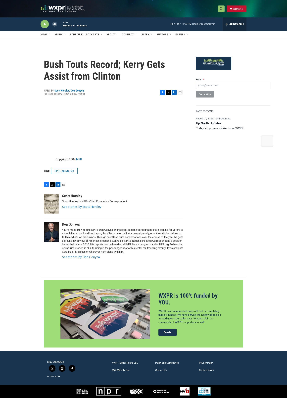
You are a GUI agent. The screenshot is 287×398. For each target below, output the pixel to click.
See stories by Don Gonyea (81, 257)
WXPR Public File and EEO (125, 363)
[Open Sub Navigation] (50, 34)
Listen (145, 34)
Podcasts (92, 34)
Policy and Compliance (167, 363)
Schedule (76, 34)
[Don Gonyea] (51, 232)
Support (162, 34)
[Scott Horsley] (51, 204)
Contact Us (161, 370)
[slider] (59, 24)
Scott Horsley (61, 90)
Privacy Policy (206, 363)
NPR (79, 159)
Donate (238, 8)
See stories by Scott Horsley (81, 207)
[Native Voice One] (185, 391)
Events (180, 34)
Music (59, 34)
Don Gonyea (77, 90)
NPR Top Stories (64, 171)
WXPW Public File (120, 370)
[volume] (54, 24)
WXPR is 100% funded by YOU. (188, 299)
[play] (44, 24)
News (44, 34)
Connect (128, 34)
